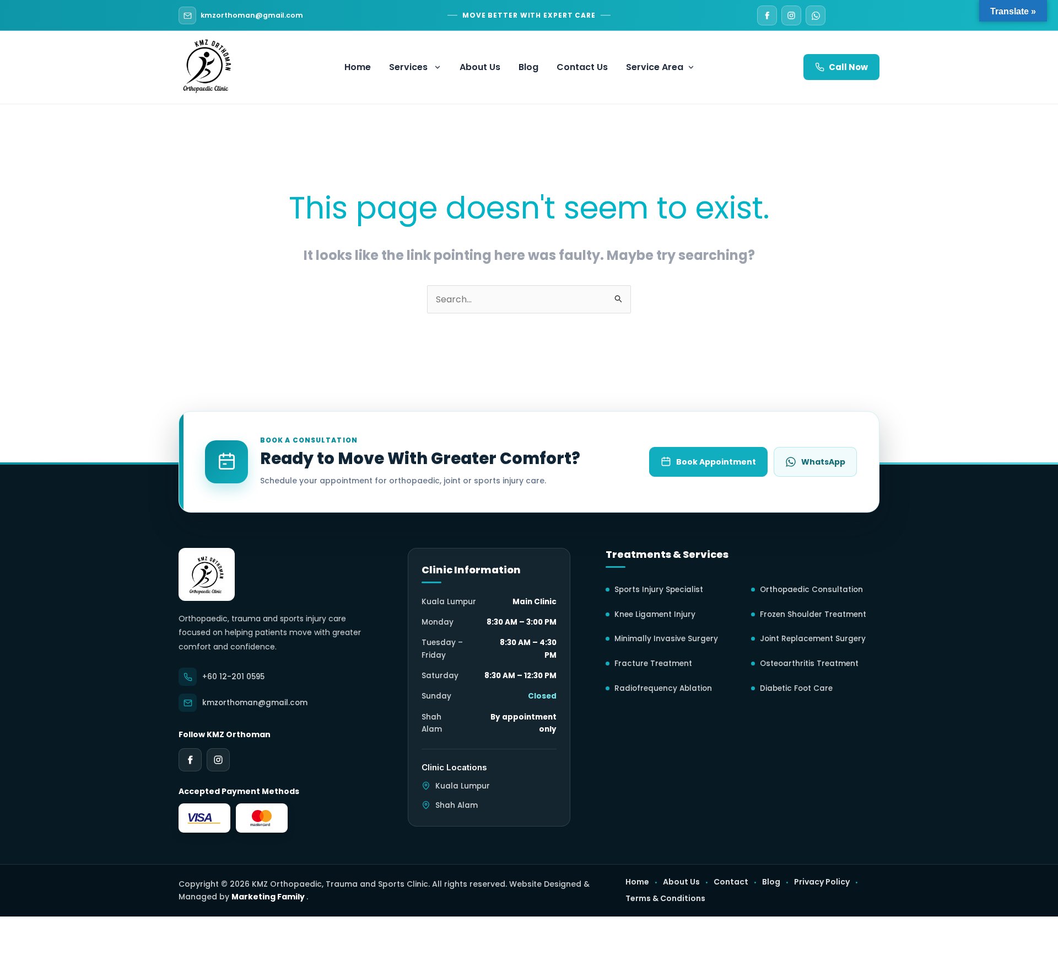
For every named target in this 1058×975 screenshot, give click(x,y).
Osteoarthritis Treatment (809, 663)
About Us (480, 67)
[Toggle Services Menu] (440, 67)
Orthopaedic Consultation (811, 589)
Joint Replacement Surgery (813, 638)
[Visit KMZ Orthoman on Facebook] (767, 15)
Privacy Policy (822, 882)
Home (357, 67)
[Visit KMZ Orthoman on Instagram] (791, 15)
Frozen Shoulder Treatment (813, 614)
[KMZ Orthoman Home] (207, 64)
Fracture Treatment (653, 663)
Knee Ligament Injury (654, 614)
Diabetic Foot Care (796, 688)
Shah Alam (456, 805)
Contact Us (582, 67)
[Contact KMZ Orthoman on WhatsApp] (815, 15)
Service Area (654, 67)
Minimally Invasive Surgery (666, 638)
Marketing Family (268, 896)
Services (408, 67)
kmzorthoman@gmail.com (252, 15)
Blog (528, 67)
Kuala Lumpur (462, 786)
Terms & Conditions (665, 898)
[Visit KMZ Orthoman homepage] (207, 574)
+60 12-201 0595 (233, 677)
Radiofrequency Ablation (663, 688)
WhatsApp (823, 461)
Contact (731, 882)
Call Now (848, 67)
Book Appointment (716, 461)
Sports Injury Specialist (658, 589)
